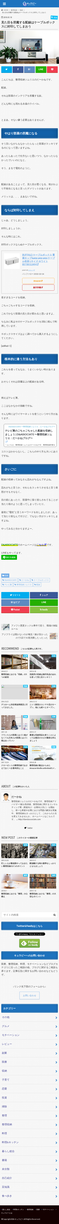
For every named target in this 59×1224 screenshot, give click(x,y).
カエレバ (30, 270)
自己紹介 (7, 1177)
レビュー (7, 1043)
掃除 (4, 1106)
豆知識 (5, 1186)
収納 (6, 575)
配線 (38, 584)
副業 (4, 1052)
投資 (4, 1097)
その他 (5, 1017)
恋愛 (4, 1088)
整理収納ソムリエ (24, 584)
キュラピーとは (6, 1213)
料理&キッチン (10, 1142)
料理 (4, 1133)
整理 (4, 1115)
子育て (5, 1079)
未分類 (5, 1168)
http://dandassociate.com (29, 819)
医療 (4, 1061)
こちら (40, 544)
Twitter (30, 828)
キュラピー (19, 1219)
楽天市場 (37, 287)
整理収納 (7, 1124)
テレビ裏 (8, 584)
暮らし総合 (8, 1151)
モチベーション (11, 1034)
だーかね (25, 580)
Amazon (37, 281)
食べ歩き (7, 1195)
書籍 (4, 1159)
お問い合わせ (29, 995)
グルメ (5, 1025)
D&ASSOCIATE (10, 580)
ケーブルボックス (41, 580)
